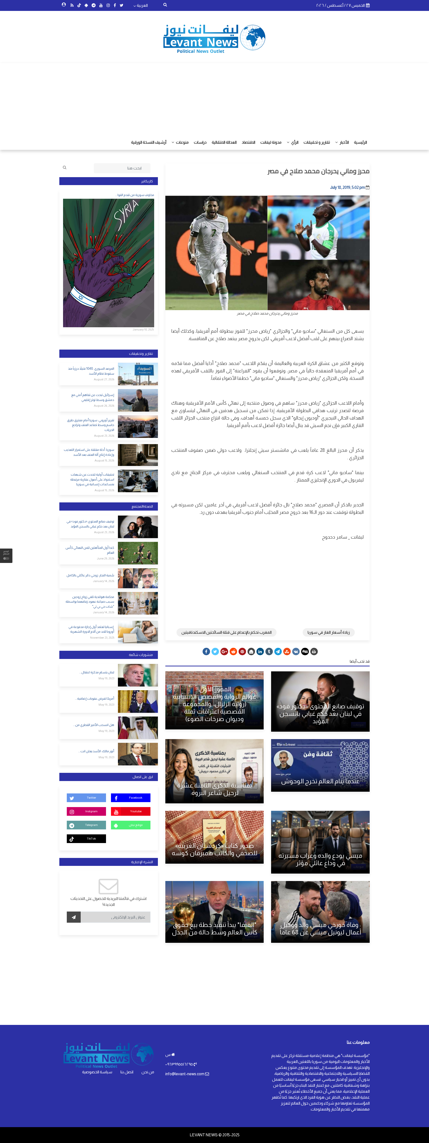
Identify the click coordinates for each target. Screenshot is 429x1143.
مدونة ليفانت (271, 142)
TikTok (91, 838)
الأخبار (344, 142)
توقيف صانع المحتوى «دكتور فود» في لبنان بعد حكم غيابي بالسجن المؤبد (320, 713)
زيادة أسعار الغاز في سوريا (329, 632)
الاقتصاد (248, 142)
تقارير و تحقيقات (317, 142)
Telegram (91, 825)
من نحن (148, 1072)
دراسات (200, 142)
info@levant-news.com (184, 1074)
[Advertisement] (214, 97)
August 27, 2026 (104, 379)
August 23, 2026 (104, 435)
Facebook (135, 797)
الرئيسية (360, 142)
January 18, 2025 (143, 329)
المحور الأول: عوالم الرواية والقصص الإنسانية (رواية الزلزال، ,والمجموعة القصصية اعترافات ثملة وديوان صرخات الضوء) (214, 704)
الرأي (294, 142)
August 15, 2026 (104, 460)
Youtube (136, 811)
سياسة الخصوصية (97, 1072)
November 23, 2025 (102, 637)
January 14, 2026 (103, 581)
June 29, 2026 (105, 558)
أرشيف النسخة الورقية (148, 142)
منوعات (182, 142)
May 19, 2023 (106, 678)
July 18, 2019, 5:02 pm (347, 187)
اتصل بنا (126, 1072)
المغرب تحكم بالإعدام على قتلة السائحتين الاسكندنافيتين (226, 632)
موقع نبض (136, 825)
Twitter (91, 797)
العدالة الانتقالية (224, 142)
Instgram (91, 811)
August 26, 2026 (104, 405)
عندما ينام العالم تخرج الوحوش (320, 781)
